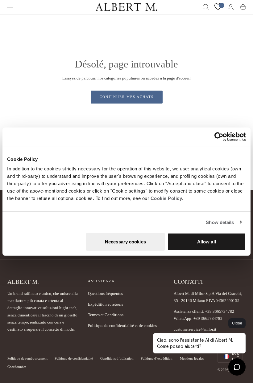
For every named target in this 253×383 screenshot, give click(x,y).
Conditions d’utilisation (117, 358)
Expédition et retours (105, 304)
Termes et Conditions (105, 314)
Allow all (206, 241)
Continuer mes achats (127, 97)
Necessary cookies (125, 241)
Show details (220, 222)
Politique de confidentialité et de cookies (122, 325)
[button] (10, 7)
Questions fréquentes (105, 293)
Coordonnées (16, 367)
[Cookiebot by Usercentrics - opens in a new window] (219, 136)
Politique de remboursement (27, 358)
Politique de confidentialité (74, 358)
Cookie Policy (166, 198)
